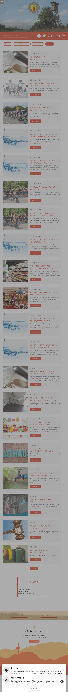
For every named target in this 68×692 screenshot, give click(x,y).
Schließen (34, 689)
